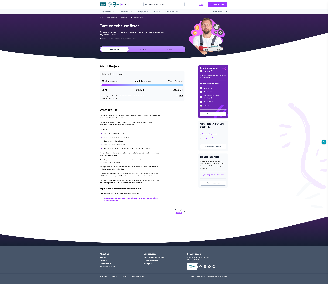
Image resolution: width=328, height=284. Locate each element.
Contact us (103, 260)
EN (125, 4)
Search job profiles (111, 17)
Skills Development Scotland (154, 257)
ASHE (181, 96)
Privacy (124, 276)
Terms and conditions (137, 276)
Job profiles (124, 17)
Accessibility (103, 276)
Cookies (114, 276)
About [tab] (114, 49)
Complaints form (105, 264)
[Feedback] (324, 142)
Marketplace (148, 264)
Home (101, 17)
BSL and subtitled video (108, 267)
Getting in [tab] (170, 49)
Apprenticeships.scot (151, 260)
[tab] (143, 49)
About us (103, 257)
